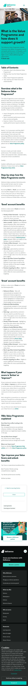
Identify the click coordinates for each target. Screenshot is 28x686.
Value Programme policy (17, 143)
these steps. (18, 338)
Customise (14, 673)
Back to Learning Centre (13, 488)
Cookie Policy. (18, 670)
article (16, 409)
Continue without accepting (14, 678)
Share (14, 494)
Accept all (14, 683)
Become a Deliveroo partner (12, 538)
